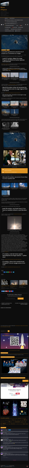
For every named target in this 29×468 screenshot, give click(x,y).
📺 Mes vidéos (7, 29)
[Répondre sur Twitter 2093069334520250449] (3, 444)
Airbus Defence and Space (12, 418)
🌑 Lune (17, 25)
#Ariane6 (16, 434)
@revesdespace (9, 432)
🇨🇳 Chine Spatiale (14, 27)
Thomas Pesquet (2, 425)
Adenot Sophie (5, 439)
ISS (9, 422)
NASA (4, 424)
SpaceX (27, 423)
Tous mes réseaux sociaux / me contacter (14, 350)
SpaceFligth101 (6, 251)
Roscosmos (13, 423)
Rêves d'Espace (5, 432)
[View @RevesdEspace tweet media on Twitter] (18, 434)
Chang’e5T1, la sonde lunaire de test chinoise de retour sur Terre (7, 304)
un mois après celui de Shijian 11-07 (12, 84)
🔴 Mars (21, 25)
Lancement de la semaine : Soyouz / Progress (22, 285)
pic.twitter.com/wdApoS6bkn (7, 170)
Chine (13, 420)
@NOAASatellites (13, 433)
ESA (24, 420)
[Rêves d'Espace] (1, 25)
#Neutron (21, 447)
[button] (17, 23)
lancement (17, 421)
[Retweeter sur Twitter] (2, 438)
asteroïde (24, 418)
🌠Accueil (6, 18)
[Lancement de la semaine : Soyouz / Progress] (23, 282)
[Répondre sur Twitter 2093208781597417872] (3, 457)
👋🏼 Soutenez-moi (12, 18)
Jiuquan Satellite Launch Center (13, 69)
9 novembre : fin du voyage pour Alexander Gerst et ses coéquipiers (21, 304)
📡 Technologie (20, 27)
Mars (1, 423)
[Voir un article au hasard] (27, 25)
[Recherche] (9, 331)
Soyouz (24, 423)
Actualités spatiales (5, 418)
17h (12, 439)
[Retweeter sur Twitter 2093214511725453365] (4, 450)
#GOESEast (8, 433)
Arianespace (19, 418)
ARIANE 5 (16, 418)
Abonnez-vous (21, 298)
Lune (25, 421)
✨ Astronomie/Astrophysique (9, 25)
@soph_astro (9, 439)
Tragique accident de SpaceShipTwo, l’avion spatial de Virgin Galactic (13, 259)
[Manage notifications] (27, 466)
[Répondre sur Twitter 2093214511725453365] (3, 450)
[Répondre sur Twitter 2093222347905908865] (3, 436)
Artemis (22, 418)
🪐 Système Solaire (7, 27)
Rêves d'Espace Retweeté (6, 438)
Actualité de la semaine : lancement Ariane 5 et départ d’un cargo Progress (13, 286)
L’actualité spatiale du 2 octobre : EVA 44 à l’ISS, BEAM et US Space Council (5, 286)
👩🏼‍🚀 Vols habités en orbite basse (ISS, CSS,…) (11, 23)
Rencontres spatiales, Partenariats (16, 29)
